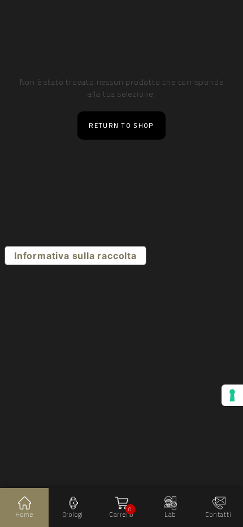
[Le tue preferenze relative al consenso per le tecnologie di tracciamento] (232, 395)
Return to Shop (121, 125)
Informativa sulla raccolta (75, 255)
